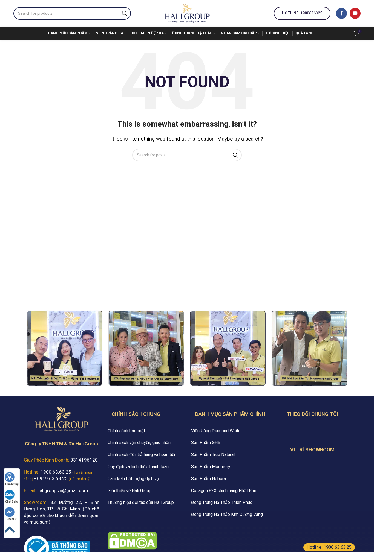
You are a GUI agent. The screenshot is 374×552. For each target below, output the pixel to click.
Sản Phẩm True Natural (213, 454)
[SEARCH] (124, 13)
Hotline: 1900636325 (302, 13)
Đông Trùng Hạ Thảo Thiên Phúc (221, 502)
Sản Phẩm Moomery (210, 466)
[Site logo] (187, 13)
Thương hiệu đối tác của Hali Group (141, 502)
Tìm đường (12, 484)
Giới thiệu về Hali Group (129, 490)
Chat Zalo (11, 501)
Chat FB (12, 519)
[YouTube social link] (355, 13)
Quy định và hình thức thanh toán (138, 466)
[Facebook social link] (341, 13)
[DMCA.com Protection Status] (132, 540)
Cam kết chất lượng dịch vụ (133, 478)
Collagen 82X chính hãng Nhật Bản (223, 490)
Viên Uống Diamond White (216, 430)
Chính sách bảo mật (126, 430)
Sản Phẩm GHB (205, 442)
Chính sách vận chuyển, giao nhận (139, 442)
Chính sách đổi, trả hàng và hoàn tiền (142, 454)
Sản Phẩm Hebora (208, 478)
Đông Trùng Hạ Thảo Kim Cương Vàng (227, 514)
